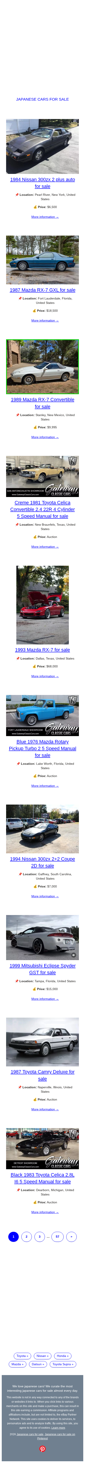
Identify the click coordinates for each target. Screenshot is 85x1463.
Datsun (37, 1364)
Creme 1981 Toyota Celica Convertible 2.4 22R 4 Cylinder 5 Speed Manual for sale (42, 509)
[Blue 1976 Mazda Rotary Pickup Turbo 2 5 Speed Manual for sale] (42, 735)
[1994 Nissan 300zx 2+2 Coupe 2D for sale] (42, 852)
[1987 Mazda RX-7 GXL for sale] (42, 283)
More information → (45, 217)
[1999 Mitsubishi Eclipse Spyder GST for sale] (42, 959)
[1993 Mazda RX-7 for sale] (42, 643)
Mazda (16, 1364)
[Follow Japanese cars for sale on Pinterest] (42, 1451)
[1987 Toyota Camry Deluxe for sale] (42, 1065)
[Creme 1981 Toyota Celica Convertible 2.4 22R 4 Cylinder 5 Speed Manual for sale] (42, 496)
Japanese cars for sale (42, 99)
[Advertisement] (42, 44)
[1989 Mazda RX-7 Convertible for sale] (42, 393)
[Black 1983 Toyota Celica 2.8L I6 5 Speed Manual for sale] (42, 1168)
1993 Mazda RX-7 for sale (42, 650)
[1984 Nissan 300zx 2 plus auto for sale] (42, 173)
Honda (61, 1356)
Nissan (41, 1356)
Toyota (21, 1356)
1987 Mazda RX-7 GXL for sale (42, 290)
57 (57, 1236)
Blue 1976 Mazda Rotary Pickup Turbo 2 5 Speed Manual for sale (42, 748)
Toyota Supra (62, 1364)
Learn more (58, 1427)
